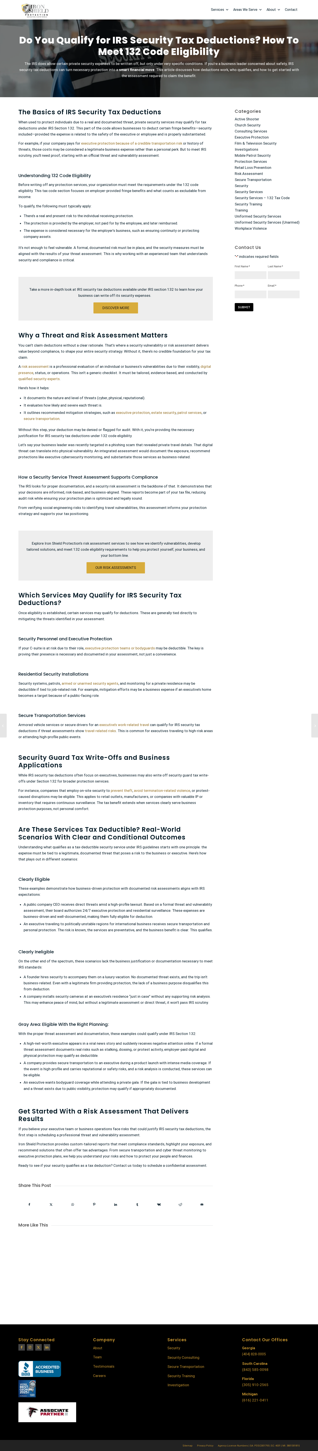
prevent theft (121, 790)
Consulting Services (251, 131)
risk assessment (35, 366)
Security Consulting (183, 1357)
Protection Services (251, 161)
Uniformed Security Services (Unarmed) (267, 222)
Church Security (247, 125)
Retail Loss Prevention (253, 167)
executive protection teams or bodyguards (120, 648)
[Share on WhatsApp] (72, 1204)
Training (241, 210)
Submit (244, 307)
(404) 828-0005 (254, 1354)
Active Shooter (247, 119)
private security (81, 63)
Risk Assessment (249, 173)
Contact (291, 10)
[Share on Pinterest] (94, 1204)
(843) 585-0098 (255, 1369)
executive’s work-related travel (124, 725)
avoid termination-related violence (162, 790)
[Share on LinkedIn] (116, 1204)
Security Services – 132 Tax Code (262, 198)
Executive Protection (252, 137)
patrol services (189, 412)
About (271, 10)
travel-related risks (100, 731)
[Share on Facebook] (29, 1204)
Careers (99, 1376)
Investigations (246, 149)
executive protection (133, 412)
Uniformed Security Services (258, 216)
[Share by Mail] (202, 1204)
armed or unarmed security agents (90, 683)
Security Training (248, 204)
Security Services (249, 192)
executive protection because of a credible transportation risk (131, 143)
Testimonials (103, 1366)
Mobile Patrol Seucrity (253, 155)
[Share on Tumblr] (137, 1204)
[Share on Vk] (159, 1204)
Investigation (178, 1385)
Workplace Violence (251, 228)
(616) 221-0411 (255, 1400)
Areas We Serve (245, 10)
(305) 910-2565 (255, 1385)
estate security (163, 412)
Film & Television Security (255, 143)
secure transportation (41, 418)
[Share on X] (51, 1204)
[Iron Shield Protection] (35, 9)
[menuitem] (187, 1446)
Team (97, 1357)
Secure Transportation (253, 180)
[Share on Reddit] (180, 1204)
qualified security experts (39, 379)
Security (241, 186)
